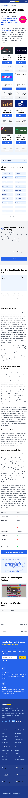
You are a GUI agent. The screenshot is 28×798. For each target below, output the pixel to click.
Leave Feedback (14, 259)
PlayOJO (4, 733)
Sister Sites (4, 5)
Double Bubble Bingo (7, 750)
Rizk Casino (18, 733)
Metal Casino (18, 736)
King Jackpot (9, 18)
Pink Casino (4, 736)
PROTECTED (18, 721)
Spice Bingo (4, 756)
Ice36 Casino (5, 753)
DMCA (13, 721)
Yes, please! (22, 657)
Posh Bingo (8, 22)
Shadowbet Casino (19, 739)
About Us (17, 750)
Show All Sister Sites (15, 217)
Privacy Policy (18, 756)
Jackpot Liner (8, 20)
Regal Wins (4, 759)
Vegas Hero (4, 739)
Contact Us (17, 753)
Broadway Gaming (6, 30)
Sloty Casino (5, 742)
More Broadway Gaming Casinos (14, 552)
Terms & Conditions (20, 759)
